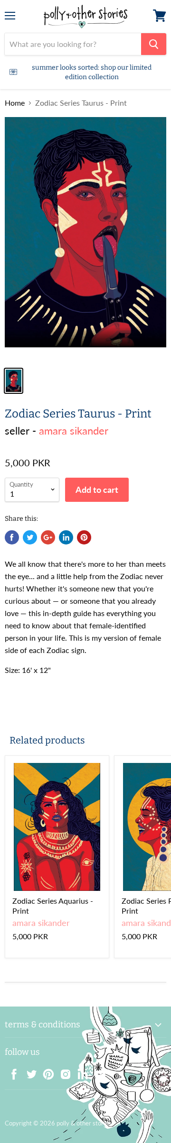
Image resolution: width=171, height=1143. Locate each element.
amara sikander (73, 430)
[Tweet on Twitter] (30, 537)
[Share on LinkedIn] (66, 537)
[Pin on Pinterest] (84, 537)
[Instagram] (62, 1071)
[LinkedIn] (79, 1071)
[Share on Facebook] (12, 537)
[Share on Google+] (48, 537)
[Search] (153, 44)
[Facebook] (11, 1071)
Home (15, 103)
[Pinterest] (45, 1071)
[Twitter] (28, 1071)
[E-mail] (96, 1071)
